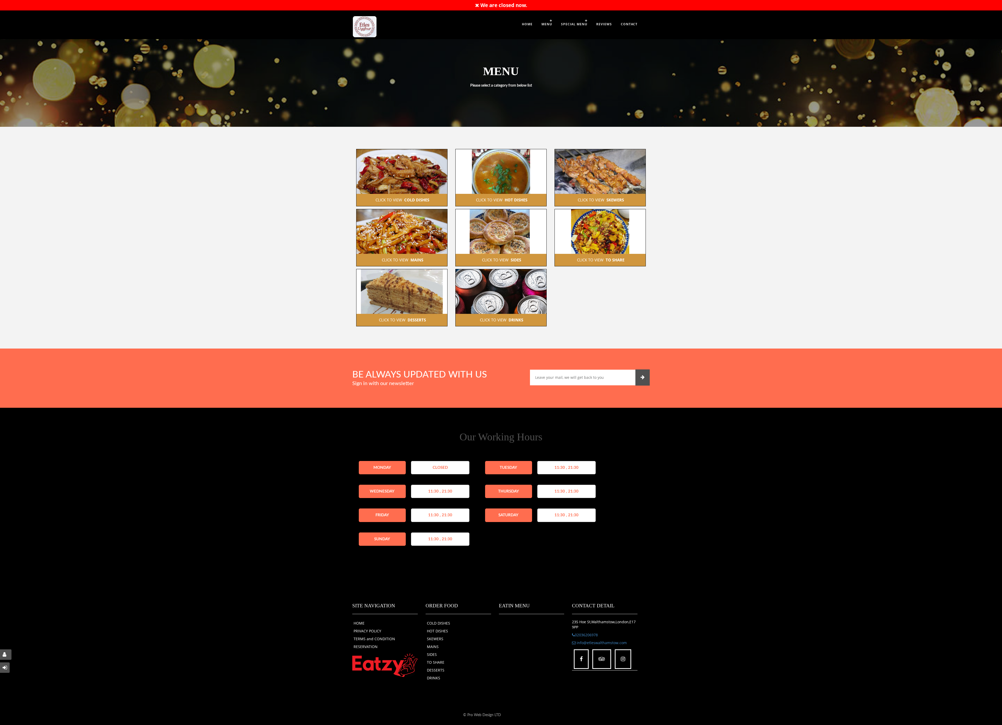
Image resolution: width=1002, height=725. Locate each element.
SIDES (432, 654)
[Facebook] (581, 659)
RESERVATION (366, 646)
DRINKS (433, 677)
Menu (546, 24)
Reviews (604, 24)
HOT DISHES (437, 630)
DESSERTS (435, 670)
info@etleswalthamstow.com (601, 642)
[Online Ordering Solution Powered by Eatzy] (385, 665)
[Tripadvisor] (601, 659)
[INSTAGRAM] (623, 659)
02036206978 (586, 634)
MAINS (433, 646)
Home (527, 24)
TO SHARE (435, 662)
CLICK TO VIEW (401, 199)
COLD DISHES (438, 623)
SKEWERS (435, 638)
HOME (359, 623)
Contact (629, 24)
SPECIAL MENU (574, 24)
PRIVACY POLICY (367, 630)
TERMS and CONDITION (374, 638)
